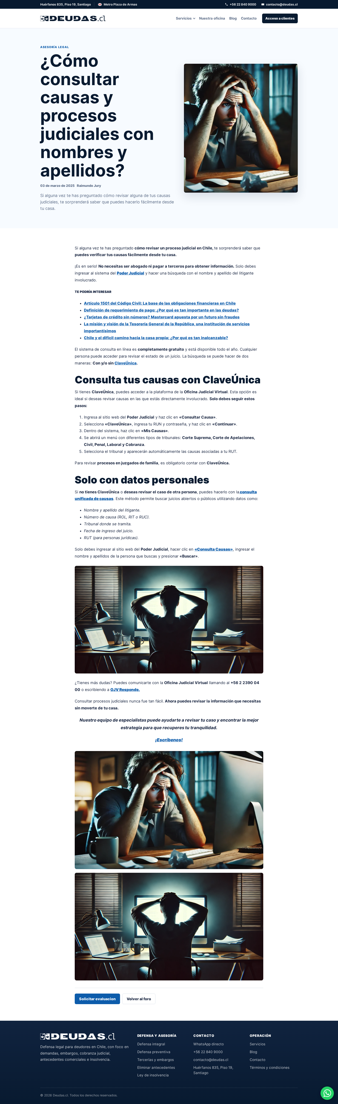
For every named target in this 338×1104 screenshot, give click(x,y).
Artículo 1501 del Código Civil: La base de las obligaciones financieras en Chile (160, 303)
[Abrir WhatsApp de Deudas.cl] (327, 1093)
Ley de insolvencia (153, 1075)
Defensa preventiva (153, 1052)
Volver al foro (139, 999)
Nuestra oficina (212, 18)
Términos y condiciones (269, 1067)
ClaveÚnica (126, 363)
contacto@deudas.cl (282, 4)
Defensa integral (151, 1044)
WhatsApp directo (208, 1044)
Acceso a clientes (280, 18)
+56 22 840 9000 (243, 4)
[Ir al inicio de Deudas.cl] (77, 1036)
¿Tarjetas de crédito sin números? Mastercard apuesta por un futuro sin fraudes (162, 317)
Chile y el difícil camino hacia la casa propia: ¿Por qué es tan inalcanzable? (156, 337)
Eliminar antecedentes (156, 1067)
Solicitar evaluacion (97, 999)
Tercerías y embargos (155, 1060)
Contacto (249, 18)
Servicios (184, 18)
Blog (233, 18)
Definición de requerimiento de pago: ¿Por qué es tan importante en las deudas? (161, 310)
